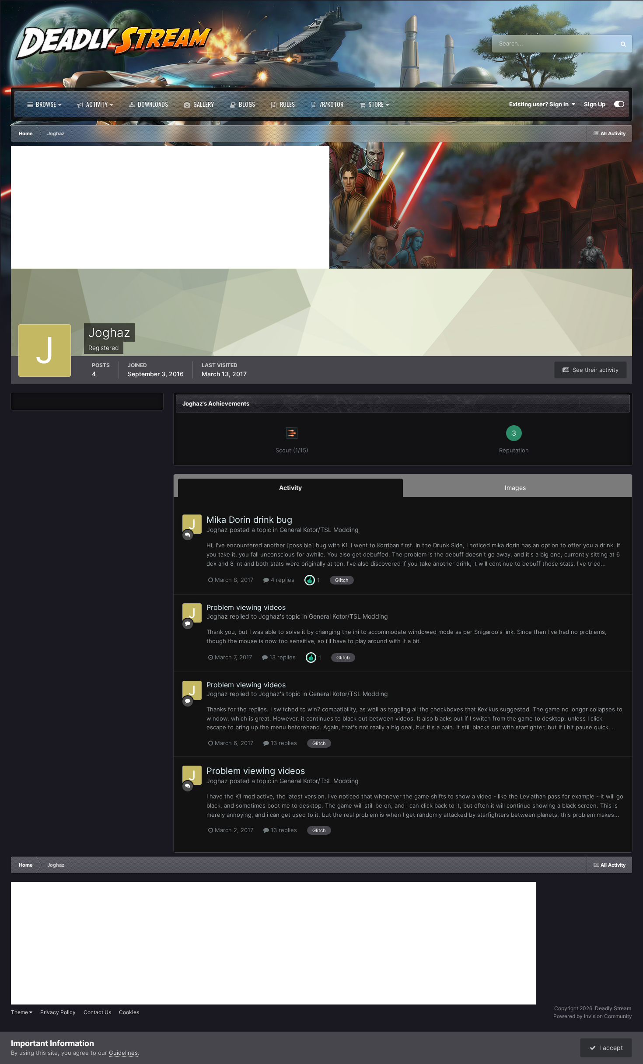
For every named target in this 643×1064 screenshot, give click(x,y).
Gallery (203, 103)
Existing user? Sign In (540, 104)
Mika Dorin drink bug (249, 519)
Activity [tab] (290, 487)
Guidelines (123, 1052)
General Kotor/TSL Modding (319, 529)
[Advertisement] (170, 207)
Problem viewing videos (246, 607)
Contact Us (97, 1012)
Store (375, 103)
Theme (20, 1012)
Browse (45, 103)
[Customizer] (619, 104)
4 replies (281, 579)
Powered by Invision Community (592, 1016)
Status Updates (584, 43)
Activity (96, 103)
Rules (287, 103)
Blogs (246, 103)
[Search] (623, 43)
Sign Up (594, 104)
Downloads (152, 103)
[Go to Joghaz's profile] (192, 524)
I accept (609, 1047)
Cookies (129, 1012)
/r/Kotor (330, 103)
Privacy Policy (58, 1012)
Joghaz (217, 529)
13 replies (282, 657)
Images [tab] (515, 487)
